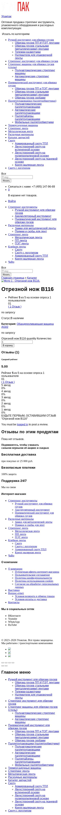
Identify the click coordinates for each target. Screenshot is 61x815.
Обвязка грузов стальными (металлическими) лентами (32, 47)
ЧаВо (11, 261)
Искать (6, 180)
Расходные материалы (21, 134)
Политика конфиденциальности (33, 577)
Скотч (18, 249)
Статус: (6, 318)
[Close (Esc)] (2, 662)
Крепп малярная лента (29, 164)
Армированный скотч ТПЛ (31, 143)
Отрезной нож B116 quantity (18, 338)
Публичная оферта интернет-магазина (37, 571)
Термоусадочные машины (23, 125)
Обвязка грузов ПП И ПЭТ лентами (37, 42)
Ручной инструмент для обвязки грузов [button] (31, 39)
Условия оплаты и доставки (31, 599)
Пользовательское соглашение (32, 574)
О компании (15, 568)
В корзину (8, 345)
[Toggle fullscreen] (9, 662)
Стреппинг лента (18, 128)
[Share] (6, 662)
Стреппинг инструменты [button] (22, 206)
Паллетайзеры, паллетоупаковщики (27, 118)
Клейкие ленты (17, 540)
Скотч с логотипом (19, 167)
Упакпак (6, 16)
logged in (22, 424)
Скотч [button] (11, 140)
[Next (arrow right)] (6, 665)
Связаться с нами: (19, 186)
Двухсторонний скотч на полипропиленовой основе (32, 154)
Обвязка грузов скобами (30, 97)
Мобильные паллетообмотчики (34, 122)
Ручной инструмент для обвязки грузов (32, 679)
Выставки (14, 590)
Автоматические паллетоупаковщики (27, 111)
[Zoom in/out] (13, 662)
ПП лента (21, 240)
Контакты (13, 602)
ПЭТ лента (22, 243)
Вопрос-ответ (16, 593)
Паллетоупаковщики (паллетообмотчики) (34, 743)
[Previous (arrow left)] (2, 665)
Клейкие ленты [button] (17, 246)
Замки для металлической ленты (35, 228)
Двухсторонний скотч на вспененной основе (30, 148)
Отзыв (14, 306)
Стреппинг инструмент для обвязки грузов (33, 61)
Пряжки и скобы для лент (31, 231)
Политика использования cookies (34, 581)
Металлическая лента (20, 131)
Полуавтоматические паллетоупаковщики (28, 105)
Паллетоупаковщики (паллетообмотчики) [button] (32, 100)
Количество (44, 338)
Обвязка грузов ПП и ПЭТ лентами (37, 88)
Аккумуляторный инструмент (33, 216)
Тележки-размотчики (28, 52)
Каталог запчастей (18, 137)
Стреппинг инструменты (22, 500)
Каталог (32, 277)
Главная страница (12, 277)
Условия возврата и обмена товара (35, 596)
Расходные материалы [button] (21, 225)
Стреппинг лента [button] (18, 234)
